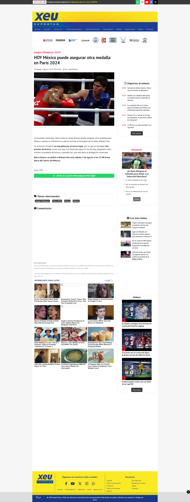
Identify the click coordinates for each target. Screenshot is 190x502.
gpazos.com (98, 489)
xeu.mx (60, 489)
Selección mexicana (113, 488)
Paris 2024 (57, 201)
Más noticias (136, 133)
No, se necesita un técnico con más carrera (137, 185)
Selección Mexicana (93, 29)
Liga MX (47, 29)
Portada (38, 29)
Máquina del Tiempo (139, 483)
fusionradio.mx (70, 489)
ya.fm (89, 489)
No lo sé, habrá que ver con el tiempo (137, 192)
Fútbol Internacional (73, 29)
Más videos (137, 390)
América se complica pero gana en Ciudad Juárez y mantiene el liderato (138, 97)
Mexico (76, 201)
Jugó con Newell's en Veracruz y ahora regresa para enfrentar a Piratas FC (142, 234)
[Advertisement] (74, 238)
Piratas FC (58, 29)
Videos (140, 29)
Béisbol (119, 29)
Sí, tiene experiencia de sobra (136, 180)
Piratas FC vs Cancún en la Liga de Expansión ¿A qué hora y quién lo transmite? (139, 117)
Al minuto (149, 29)
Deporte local (130, 29)
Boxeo (67, 201)
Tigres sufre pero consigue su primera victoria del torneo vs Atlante (142, 225)
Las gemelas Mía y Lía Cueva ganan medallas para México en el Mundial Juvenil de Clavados (138, 107)
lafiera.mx (81, 489)
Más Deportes (108, 29)
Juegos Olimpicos (42, 201)
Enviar (137, 199)
